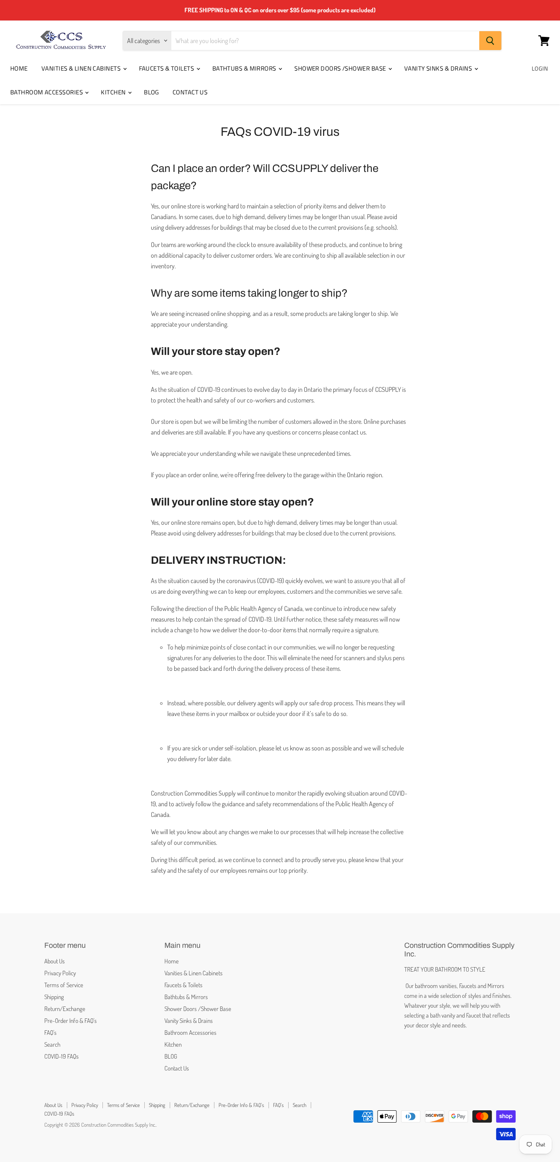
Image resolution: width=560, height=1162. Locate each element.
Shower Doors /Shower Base (340, 68)
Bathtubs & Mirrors (245, 68)
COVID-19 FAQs (61, 1056)
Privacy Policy (60, 973)
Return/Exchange (64, 1009)
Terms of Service (63, 985)
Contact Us (190, 92)
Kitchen (114, 92)
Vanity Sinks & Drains (438, 68)
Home (19, 68)
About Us (54, 961)
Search (52, 1044)
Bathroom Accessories (47, 92)
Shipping (54, 997)
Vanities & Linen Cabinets (81, 68)
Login (540, 68)
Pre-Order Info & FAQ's (70, 1021)
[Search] (490, 40)
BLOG (151, 92)
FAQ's (50, 1032)
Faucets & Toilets (167, 68)
